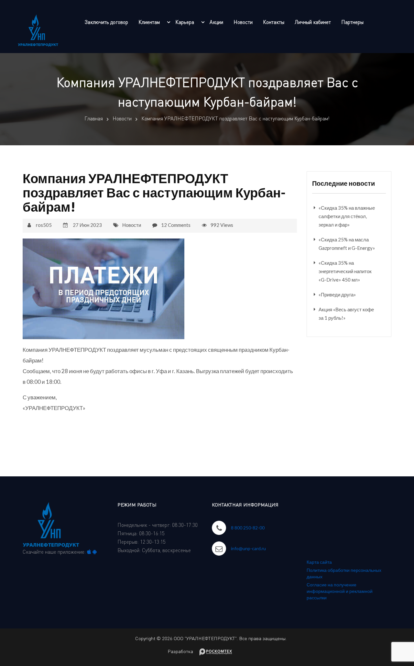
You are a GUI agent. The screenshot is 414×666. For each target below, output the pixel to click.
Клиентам (149, 22)
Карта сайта (319, 562)
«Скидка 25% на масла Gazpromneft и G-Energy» (347, 244)
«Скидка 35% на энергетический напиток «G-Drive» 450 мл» (345, 271)
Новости (243, 22)
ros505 (44, 225)
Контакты (273, 22)
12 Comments (176, 225)
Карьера (184, 22)
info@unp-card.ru (248, 548)
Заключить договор (106, 22)
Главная (93, 118)
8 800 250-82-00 (248, 527)
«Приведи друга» (337, 294)
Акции (216, 22)
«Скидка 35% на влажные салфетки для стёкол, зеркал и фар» (347, 216)
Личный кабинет (313, 22)
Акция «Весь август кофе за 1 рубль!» (346, 313)
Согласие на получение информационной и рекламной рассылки (340, 591)
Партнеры (352, 22)
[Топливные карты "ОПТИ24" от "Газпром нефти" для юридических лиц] (38, 29)
